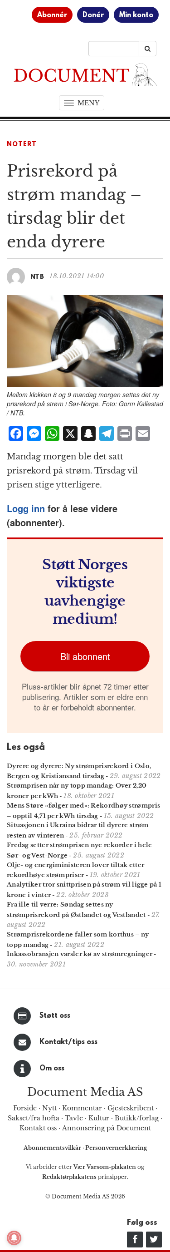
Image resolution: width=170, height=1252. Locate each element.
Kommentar (82, 1108)
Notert (22, 144)
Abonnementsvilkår (53, 1147)
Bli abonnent (85, 656)
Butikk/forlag (137, 1118)
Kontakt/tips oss (68, 1042)
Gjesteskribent (130, 1108)
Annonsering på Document (106, 1128)
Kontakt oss (38, 1128)
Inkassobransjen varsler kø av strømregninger (79, 954)
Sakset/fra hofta (33, 1118)
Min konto (136, 15)
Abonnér (52, 15)
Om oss (51, 1069)
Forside (25, 1108)
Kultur (98, 1118)
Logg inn (26, 508)
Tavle (74, 1118)
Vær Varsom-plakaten (104, 1166)
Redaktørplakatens (69, 1176)
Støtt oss (54, 1016)
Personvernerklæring (116, 1147)
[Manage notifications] (14, 1238)
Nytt (49, 1108)
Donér (93, 15)
